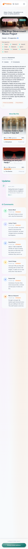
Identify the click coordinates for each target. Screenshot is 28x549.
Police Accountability (8, 102)
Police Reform (19, 102)
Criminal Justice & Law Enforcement (8, 20)
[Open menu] (24, 4)
